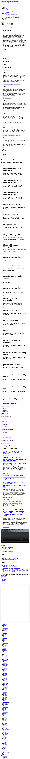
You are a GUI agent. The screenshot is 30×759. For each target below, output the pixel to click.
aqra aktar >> (6, 473)
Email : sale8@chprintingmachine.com (9, 1)
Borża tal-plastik (5, 446)
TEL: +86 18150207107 (8, 565)
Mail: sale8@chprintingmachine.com (11, 568)
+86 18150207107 (5, 2)
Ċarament (5, 411)
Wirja (7, 9)
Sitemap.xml (3, 576)
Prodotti (5, 13)
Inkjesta (2, 758)
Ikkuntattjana (6, 19)
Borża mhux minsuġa (7, 419)
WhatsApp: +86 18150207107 (10, 566)
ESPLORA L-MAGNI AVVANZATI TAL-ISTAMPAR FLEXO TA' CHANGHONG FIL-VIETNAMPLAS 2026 (14, 485)
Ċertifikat (8, 12)
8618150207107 (4, 583)
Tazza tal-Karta (5, 435)
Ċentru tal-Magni (10, 11)
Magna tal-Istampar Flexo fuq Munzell (14, 16)
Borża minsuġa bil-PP (7, 440)
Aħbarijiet (5, 18)
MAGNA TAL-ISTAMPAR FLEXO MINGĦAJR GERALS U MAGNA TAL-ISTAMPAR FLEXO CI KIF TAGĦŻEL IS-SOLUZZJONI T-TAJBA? (13, 512)
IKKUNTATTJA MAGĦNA (7, 531)
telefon (2, 755)
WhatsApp (3, 754)
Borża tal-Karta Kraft (7, 429)
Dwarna (5, 8)
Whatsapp (3, 580)
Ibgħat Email (3, 579)
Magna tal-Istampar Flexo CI (12, 14)
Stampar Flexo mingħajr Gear (12, 17)
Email (2, 757)
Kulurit (4, 410)
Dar (4, 7)
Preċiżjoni (5, 408)
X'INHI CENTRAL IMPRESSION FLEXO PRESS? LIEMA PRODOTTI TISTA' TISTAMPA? (14, 459)
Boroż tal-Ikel (4, 424)
